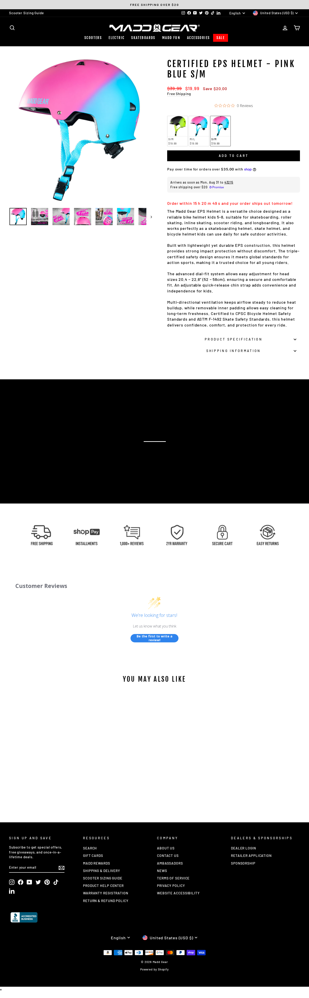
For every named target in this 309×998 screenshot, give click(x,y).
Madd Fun (171, 37)
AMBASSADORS (170, 863)
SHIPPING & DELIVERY (101, 871)
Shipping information (233, 351)
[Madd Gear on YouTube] (29, 882)
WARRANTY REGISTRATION (105, 893)
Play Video (157, 450)
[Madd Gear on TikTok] (56, 882)
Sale (220, 37)
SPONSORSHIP (243, 863)
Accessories (198, 37)
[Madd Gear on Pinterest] (47, 882)
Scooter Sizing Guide (26, 13)
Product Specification (233, 339)
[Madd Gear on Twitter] (38, 882)
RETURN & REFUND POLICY (105, 901)
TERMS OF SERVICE (173, 878)
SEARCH (90, 848)
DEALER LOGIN (243, 848)
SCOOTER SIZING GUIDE (102, 878)
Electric (116, 37)
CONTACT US (168, 855)
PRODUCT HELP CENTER (103, 886)
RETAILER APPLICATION (251, 855)
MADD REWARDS (96, 863)
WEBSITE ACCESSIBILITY (178, 893)
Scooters (93, 37)
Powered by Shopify (154, 969)
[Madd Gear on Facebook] (20, 882)
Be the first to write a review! (154, 638)
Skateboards (143, 37)
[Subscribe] (61, 868)
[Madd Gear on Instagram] (11, 882)
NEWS (162, 871)
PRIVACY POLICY (171, 886)
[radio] (177, 131)
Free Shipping (179, 94)
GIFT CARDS (93, 855)
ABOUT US (166, 848)
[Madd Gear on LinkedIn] (11, 891)
